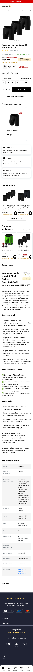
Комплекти (11, 11)
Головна (4, 11)
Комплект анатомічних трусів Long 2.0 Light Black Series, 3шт (24, 250)
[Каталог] (3, 668)
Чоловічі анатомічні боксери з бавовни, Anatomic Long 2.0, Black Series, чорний (13, 131)
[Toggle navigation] (29, 6)
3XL (26, 82)
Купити (21, 89)
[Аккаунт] (28, 668)
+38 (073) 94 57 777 (16, 599)
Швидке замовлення (16, 96)
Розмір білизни (7, 78)
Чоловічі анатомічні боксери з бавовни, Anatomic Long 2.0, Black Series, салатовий (7, 250)
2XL (21, 82)
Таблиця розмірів (26, 78)
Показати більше (16, 218)
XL (17, 82)
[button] (14, 40)
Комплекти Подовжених (23, 11)
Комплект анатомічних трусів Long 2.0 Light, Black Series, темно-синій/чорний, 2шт (23, 206)
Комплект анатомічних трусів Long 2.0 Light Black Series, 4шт (8, 206)
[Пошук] (9, 668)
